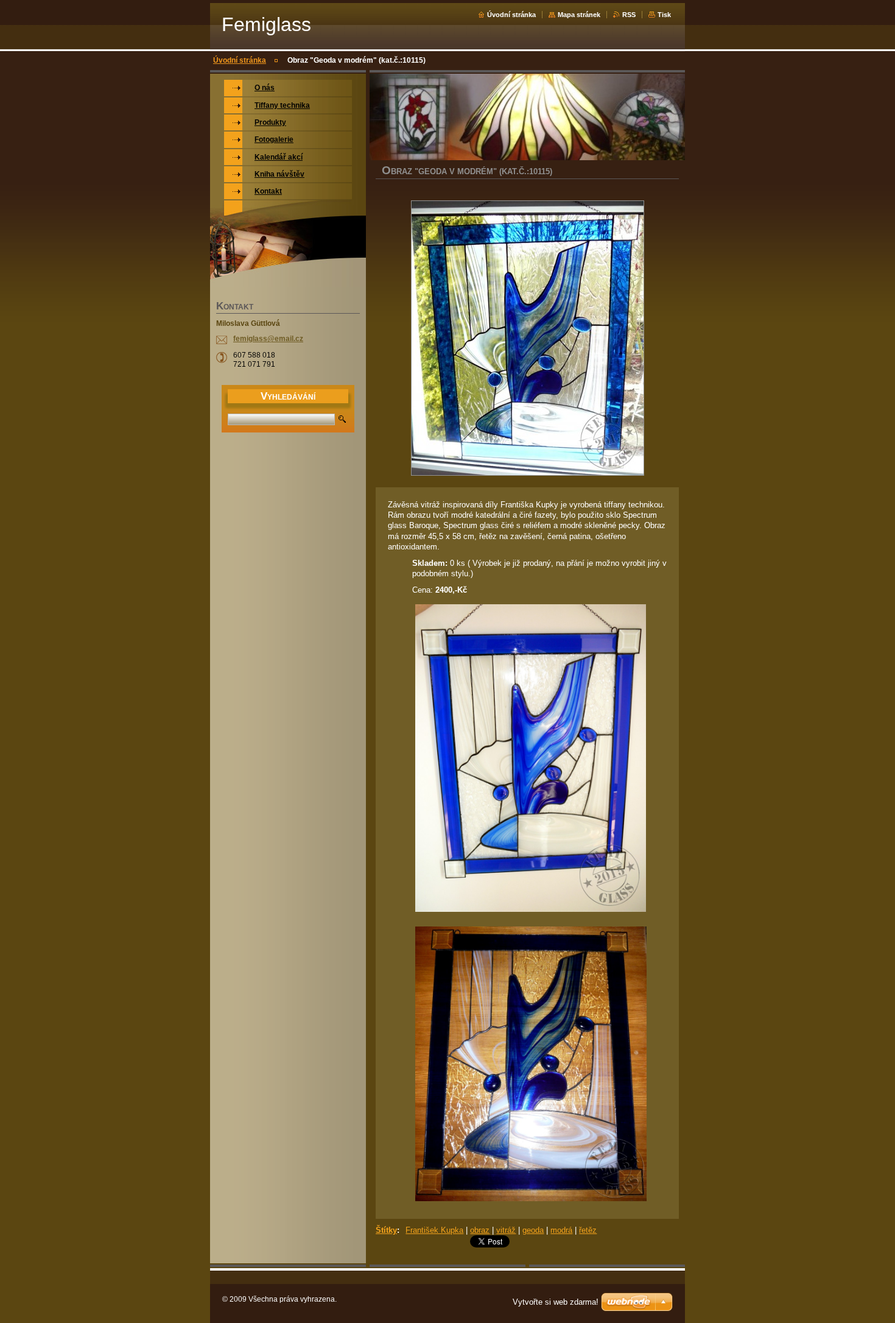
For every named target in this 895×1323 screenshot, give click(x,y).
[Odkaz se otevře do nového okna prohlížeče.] (527, 339)
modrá (561, 1230)
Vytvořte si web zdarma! (555, 1302)
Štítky (386, 1230)
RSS (629, 14)
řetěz (588, 1230)
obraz (480, 1230)
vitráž (506, 1230)
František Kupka (434, 1230)
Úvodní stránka (511, 14)
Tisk (664, 14)
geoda (533, 1230)
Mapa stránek (579, 14)
